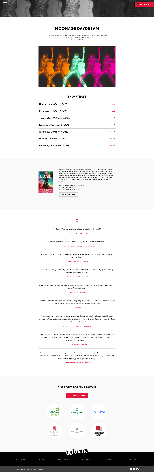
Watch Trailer (68, 194)
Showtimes (20, 459)
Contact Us (134, 459)
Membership (87, 459)
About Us (111, 459)
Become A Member (77, 395)
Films (41, 459)
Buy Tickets (63, 459)
